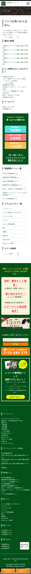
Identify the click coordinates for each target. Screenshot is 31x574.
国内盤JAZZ (6, 97)
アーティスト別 (9, 81)
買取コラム (5, 499)
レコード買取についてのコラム (12, 79)
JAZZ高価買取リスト (7, 483)
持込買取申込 (5, 548)
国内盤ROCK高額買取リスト (11, 177)
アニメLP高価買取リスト (10, 198)
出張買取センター (6, 532)
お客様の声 (6, 76)
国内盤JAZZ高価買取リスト (9, 486)
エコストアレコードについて (10, 418)
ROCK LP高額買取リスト (10, 173)
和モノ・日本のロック (9, 95)
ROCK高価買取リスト (8, 477)
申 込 (15, 344)
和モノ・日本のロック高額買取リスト (14, 189)
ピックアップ (7, 208)
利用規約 (4, 467)
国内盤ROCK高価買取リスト (10, 479)
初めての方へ (5, 437)
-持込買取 (4, 429)
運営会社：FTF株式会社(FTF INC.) (12, 420)
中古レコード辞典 (8, 243)
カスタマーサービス (7, 443)
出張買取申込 (5, 546)
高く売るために (6, 433)
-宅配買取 (4, 425)
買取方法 (5, 235)
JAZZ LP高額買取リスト (10, 181)
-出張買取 (4, 427)
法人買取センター (6, 530)
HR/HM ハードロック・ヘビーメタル (14, 87)
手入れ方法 (6, 239)
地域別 (5, 232)
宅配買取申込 (5, 544)
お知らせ (4, 441)
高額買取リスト (7, 472)
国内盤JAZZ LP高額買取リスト (12, 185)
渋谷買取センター (6, 534)
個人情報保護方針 (6, 453)
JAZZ (4, 93)
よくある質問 (5, 431)
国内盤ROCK (7, 85)
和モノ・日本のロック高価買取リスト (13, 488)
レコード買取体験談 (9, 224)
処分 (4, 228)
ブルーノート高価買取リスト (11, 91)
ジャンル (7, 83)
